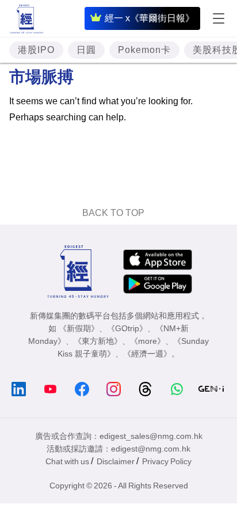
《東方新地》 (98, 341)
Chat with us (67, 461)
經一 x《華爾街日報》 (149, 18)
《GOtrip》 (127, 328)
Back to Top (113, 213)
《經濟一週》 (147, 353)
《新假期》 (79, 328)
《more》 (147, 341)
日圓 (86, 50)
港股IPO (36, 50)
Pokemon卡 (144, 50)
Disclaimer (116, 461)
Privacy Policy (167, 461)
